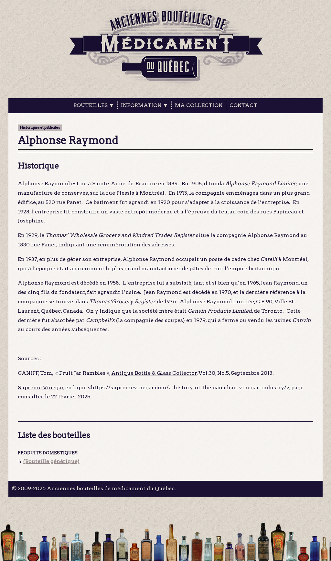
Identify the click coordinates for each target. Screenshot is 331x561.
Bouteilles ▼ (93, 105)
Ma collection (199, 105)
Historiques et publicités (40, 127)
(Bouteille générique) (51, 461)
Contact (243, 105)
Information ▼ (144, 105)
